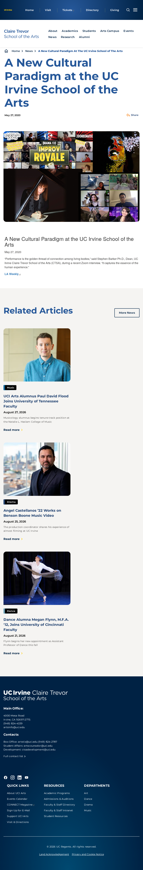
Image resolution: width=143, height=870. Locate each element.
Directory (92, 10)
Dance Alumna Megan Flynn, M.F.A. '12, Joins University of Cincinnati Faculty (36, 624)
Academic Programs (57, 793)
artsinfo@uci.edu (14, 727)
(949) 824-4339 (13, 723)
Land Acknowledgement (54, 854)
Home (29, 10)
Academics (70, 31)
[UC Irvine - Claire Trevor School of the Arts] (21, 34)
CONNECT (19, 804)
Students (89, 31)
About (52, 31)
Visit (48, 10)
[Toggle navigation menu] (135, 10)
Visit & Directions (18, 822)
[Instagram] (12, 777)
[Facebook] (5, 777)
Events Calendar (17, 798)
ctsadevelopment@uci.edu (38, 749)
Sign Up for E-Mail (18, 810)
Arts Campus (109, 31)
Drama (88, 804)
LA (12, 274)
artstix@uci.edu (27, 741)
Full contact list (13, 756)
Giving (114, 10)
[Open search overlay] (128, 10)
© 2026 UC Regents (59, 846)
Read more (11, 430)
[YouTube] (26, 777)
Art (86, 793)
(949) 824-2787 (47, 741)
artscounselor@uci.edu (38, 745)
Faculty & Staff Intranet (58, 810)
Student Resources (56, 816)
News (52, 37)
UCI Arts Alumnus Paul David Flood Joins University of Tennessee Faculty (36, 401)
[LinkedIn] (19, 777)
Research (68, 37)
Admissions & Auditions (59, 798)
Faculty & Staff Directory (59, 804)
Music (87, 810)
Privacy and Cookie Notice (88, 854)
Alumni (84, 37)
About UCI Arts (16, 793)
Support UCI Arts (17, 816)
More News (127, 312)
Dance (88, 798)
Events (128, 31)
